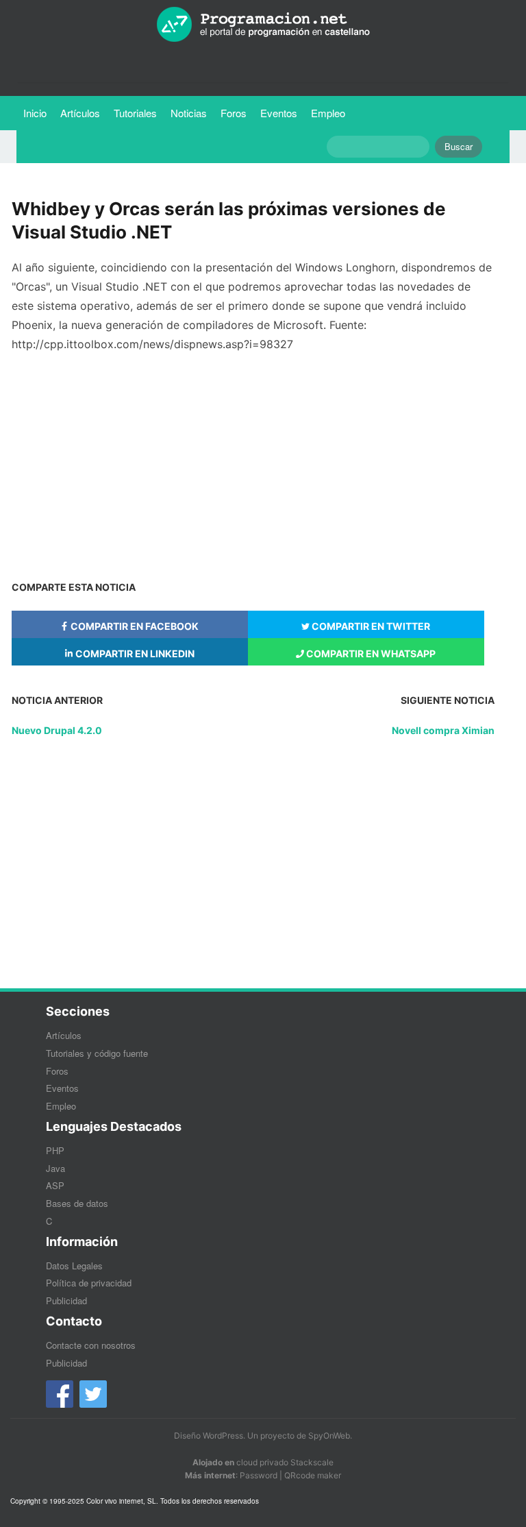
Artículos (80, 113)
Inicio (35, 113)
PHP (55, 1150)
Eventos (278, 113)
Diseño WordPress (208, 1435)
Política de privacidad (89, 1282)
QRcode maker (312, 1475)
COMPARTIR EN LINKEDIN (134, 653)
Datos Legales (74, 1265)
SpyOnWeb (329, 1435)
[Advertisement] (253, 460)
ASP (55, 1185)
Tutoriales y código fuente (97, 1053)
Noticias (189, 113)
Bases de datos (77, 1203)
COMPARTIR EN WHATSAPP (370, 653)
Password (258, 1475)
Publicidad (66, 1300)
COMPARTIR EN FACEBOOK (133, 626)
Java (55, 1168)
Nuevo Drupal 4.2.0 (57, 730)
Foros (234, 113)
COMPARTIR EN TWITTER (370, 626)
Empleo (328, 113)
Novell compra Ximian (443, 730)
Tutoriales (139, 112)
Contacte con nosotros (91, 1345)
